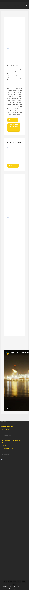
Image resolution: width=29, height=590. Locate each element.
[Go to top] (25, 587)
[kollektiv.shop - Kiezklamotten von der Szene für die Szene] (15, 6)
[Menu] (2, 6)
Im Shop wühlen (5, 429)
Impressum (4, 445)
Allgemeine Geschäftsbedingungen (11, 440)
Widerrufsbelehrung (6, 443)
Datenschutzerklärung (7, 448)
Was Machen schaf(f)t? (7, 426)
